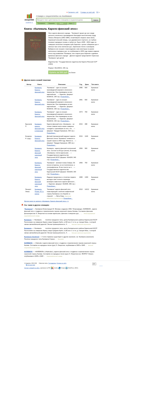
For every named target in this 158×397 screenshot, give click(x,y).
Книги (61, 23)
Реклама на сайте (61, 263)
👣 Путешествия (30, 265)
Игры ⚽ (71, 23)
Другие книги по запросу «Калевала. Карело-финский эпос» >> (46, 201)
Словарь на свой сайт (88, 12)
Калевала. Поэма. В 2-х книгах (39, 191)
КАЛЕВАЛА (28, 243)
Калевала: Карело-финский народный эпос (38, 152)
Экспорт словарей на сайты (31, 268)
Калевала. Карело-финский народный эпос (38, 167)
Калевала (27, 220)
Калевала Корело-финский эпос (39, 138)
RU (97, 12)
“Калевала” (28, 209)
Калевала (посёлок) (31, 237)
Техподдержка (52, 263)
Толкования (41, 23)
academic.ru (29, 22)
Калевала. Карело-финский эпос (39, 90)
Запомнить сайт (73, 12)
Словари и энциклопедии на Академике (54, 16)
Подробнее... (65, 96)
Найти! (95, 20)
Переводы (51, 23)
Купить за (58, 72)
